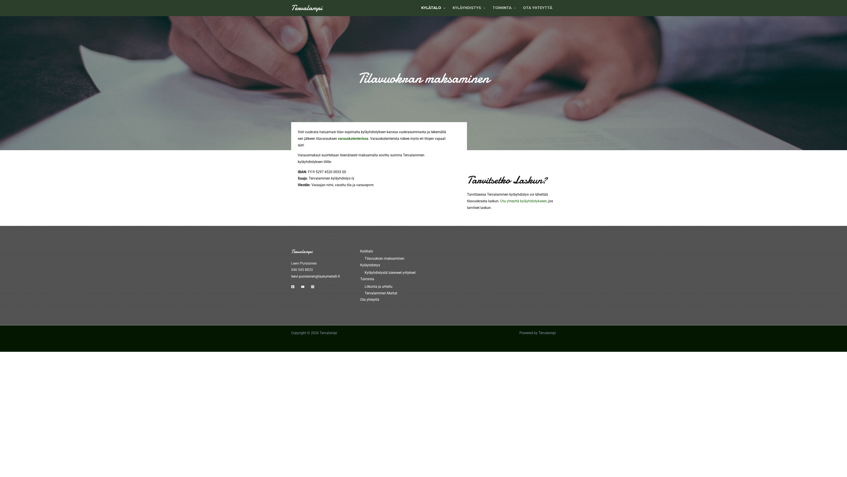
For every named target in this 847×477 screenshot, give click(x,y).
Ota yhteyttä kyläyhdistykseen (523, 201)
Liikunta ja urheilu (378, 286)
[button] (443, 8)
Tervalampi (306, 8)
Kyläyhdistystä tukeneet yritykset (390, 273)
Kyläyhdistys (370, 265)
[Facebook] (292, 286)
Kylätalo (366, 251)
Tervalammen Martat (381, 293)
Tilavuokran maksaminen (384, 258)
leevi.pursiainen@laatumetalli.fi (315, 276)
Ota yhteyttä (369, 299)
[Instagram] (312, 286)
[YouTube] (302, 286)
